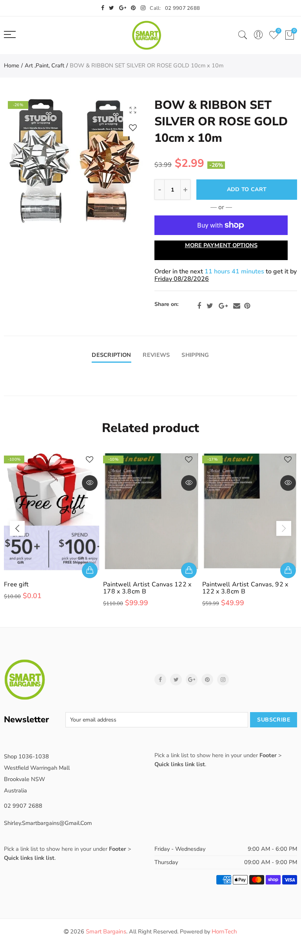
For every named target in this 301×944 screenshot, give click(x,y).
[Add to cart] (90, 570)
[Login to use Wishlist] (133, 127)
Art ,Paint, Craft (44, 65)
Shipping (195, 355)
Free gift (16, 584)
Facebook (199, 305)
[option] (75, 160)
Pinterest (247, 305)
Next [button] (283, 528)
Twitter (210, 305)
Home (11, 65)
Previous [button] (17, 528)
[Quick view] (90, 483)
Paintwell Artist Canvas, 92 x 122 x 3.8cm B (245, 588)
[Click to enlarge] (133, 110)
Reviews (156, 355)
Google (223, 305)
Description (111, 355)
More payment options (221, 245)
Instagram (223, 679)
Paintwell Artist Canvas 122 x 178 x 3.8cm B (147, 588)
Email (236, 305)
